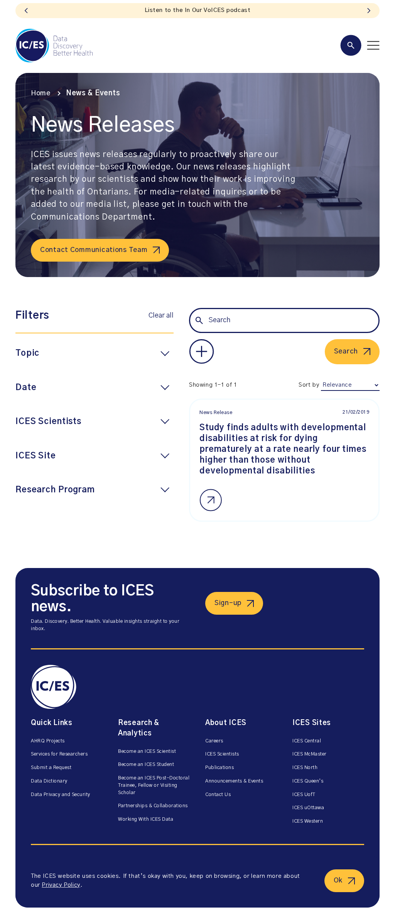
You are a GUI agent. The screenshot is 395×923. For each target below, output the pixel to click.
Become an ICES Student (146, 764)
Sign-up (227, 603)
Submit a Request (51, 767)
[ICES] (54, 45)
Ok (338, 880)
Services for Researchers (59, 754)
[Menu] (360, 45)
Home (41, 93)
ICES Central (306, 741)
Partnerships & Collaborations (153, 805)
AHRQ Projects (48, 741)
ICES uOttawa (308, 807)
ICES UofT (304, 794)
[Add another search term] (201, 351)
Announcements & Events (234, 781)
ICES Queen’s (307, 781)
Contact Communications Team (93, 250)
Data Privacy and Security (60, 794)
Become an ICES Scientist (147, 751)
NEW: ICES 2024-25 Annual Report (197, 10)
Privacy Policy (61, 885)
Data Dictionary (49, 781)
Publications (219, 767)
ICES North (304, 767)
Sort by (309, 385)
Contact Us (218, 794)
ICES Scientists (222, 754)
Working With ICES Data (145, 819)
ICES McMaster (309, 754)
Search (346, 351)
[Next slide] (368, 10)
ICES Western (307, 821)
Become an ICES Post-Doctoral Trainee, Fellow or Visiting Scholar (153, 785)
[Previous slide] (26, 10)
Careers (214, 741)
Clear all (161, 315)
